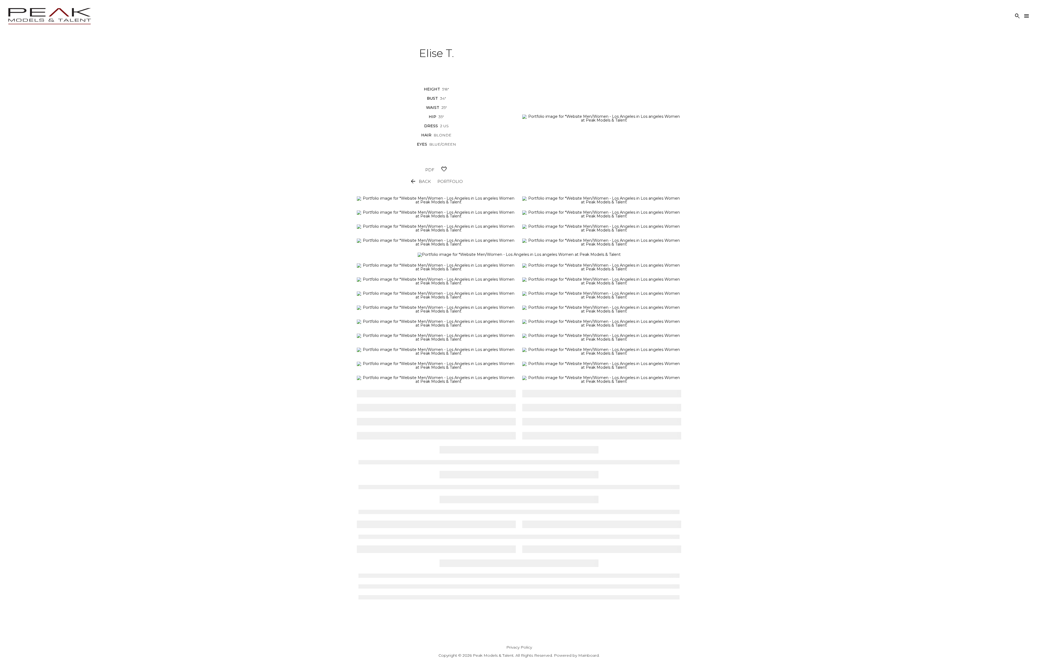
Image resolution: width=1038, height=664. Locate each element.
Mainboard (588, 655)
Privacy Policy (519, 647)
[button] (420, 182)
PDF (429, 170)
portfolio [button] (450, 181)
